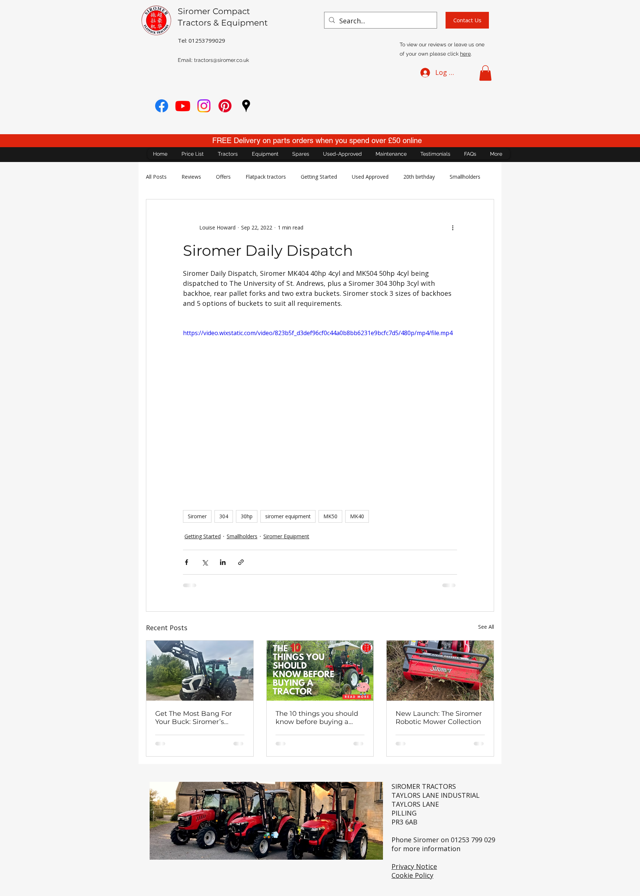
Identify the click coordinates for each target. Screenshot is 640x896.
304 (223, 516)
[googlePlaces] (246, 106)
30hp (247, 516)
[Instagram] (204, 106)
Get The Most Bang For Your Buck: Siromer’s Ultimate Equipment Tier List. (196, 718)
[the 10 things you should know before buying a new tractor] (320, 671)
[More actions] (452, 227)
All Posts (156, 176)
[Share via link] (240, 562)
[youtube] (182, 106)
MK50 (330, 516)
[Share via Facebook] (186, 562)
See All (486, 626)
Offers (223, 176)
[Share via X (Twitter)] (204, 562)
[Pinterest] (225, 106)
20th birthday (419, 176)
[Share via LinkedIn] (222, 562)
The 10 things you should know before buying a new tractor (317, 718)
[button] (485, 73)
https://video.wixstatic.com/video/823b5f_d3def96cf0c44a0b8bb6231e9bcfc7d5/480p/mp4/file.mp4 (318, 333)
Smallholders (465, 176)
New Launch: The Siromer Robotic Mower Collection (439, 718)
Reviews (191, 176)
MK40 (357, 516)
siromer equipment (288, 516)
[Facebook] (161, 106)
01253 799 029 (473, 839)
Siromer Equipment (286, 536)
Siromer (197, 516)
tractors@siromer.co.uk (221, 60)
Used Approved (370, 176)
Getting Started (319, 176)
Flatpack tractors (266, 176)
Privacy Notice (414, 866)
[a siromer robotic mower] (440, 671)
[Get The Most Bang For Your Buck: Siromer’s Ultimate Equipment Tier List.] (199, 671)
